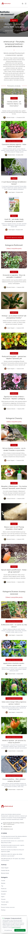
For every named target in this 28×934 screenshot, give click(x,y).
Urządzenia (4, 891)
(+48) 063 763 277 (7, 826)
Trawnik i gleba (5, 902)
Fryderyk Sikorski (5, 870)
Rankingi (3, 910)
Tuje (2, 886)
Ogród (14, 178)
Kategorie (4, 877)
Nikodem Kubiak (5, 873)
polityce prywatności (16, 927)
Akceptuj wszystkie (20, 930)
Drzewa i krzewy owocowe (14, 141)
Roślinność (14, 272)
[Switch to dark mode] (22, 3)
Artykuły (4, 833)
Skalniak (3, 883)
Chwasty (14, 98)
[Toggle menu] (25, 3)
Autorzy (3, 864)
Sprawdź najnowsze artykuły (14, 237)
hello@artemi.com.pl (8, 829)
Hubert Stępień (4, 867)
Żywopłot (3, 894)
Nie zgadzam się (8, 930)
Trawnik (3, 880)
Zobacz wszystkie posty (14, 248)
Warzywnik (4, 904)
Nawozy (14, 20)
